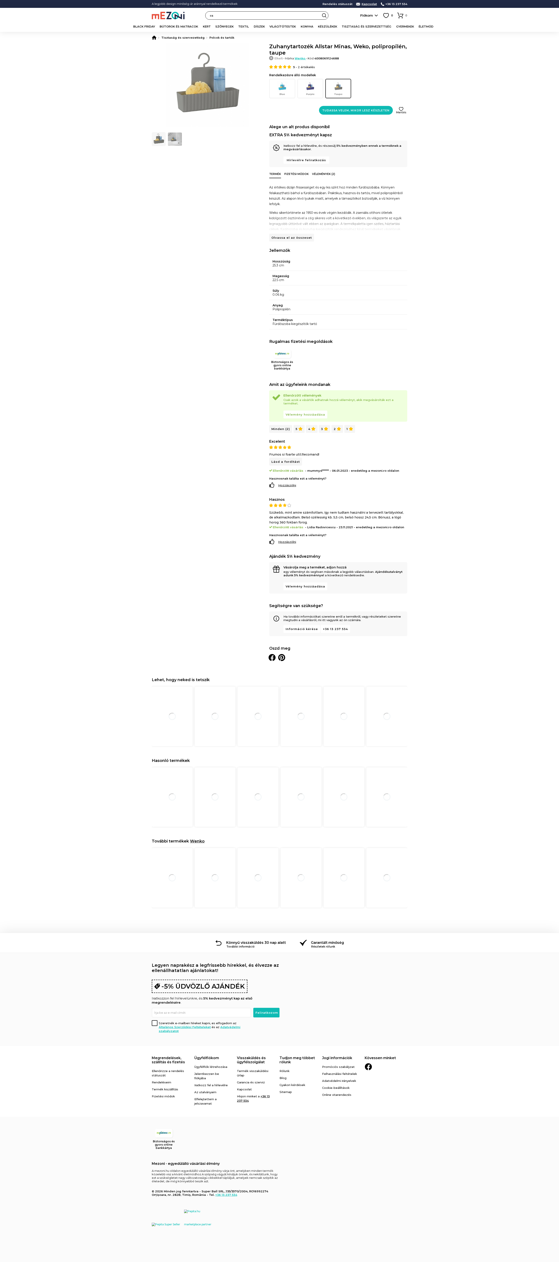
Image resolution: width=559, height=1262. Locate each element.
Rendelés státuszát (337, 4)
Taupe (338, 94)
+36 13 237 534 (396, 4)
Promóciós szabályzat (338, 1067)
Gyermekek (405, 26)
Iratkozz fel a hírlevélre (211, 1085)
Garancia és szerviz (251, 1082)
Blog (283, 1078)
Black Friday (144, 26)
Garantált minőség (327, 943)
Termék (275, 174)
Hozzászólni (287, 485)
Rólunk (285, 1071)
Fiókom (366, 15)
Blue (282, 94)
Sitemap (286, 1092)
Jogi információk (337, 1058)
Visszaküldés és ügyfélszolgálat (251, 1060)
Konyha (307, 26)
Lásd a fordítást (285, 461)
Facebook (368, 1066)
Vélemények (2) (323, 174)
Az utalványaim (205, 1092)
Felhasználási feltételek (339, 1074)
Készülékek (327, 26)
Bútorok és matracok (179, 26)
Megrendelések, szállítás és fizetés (168, 1060)
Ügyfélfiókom (206, 1058)
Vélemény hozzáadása (305, 414)
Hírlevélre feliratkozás (306, 160)
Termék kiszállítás (165, 1089)
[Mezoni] (154, 37)
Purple (310, 94)
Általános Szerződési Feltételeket (185, 1027)
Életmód (426, 26)
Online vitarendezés (336, 1094)
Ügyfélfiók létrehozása (210, 1067)
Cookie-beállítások (336, 1087)
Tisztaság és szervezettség (366, 26)
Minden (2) (280, 429)
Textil (243, 26)
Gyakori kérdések (292, 1085)
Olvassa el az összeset (291, 237)
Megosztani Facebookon (272, 657)
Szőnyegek (224, 26)
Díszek (259, 26)
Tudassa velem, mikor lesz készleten (356, 110)
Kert (207, 26)
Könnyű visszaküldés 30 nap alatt (256, 943)
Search (324, 15)
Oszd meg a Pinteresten (281, 657)
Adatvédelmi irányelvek (339, 1080)
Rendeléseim (161, 1082)
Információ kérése (302, 629)
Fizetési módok (296, 174)
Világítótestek (282, 26)
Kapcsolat (369, 4)
